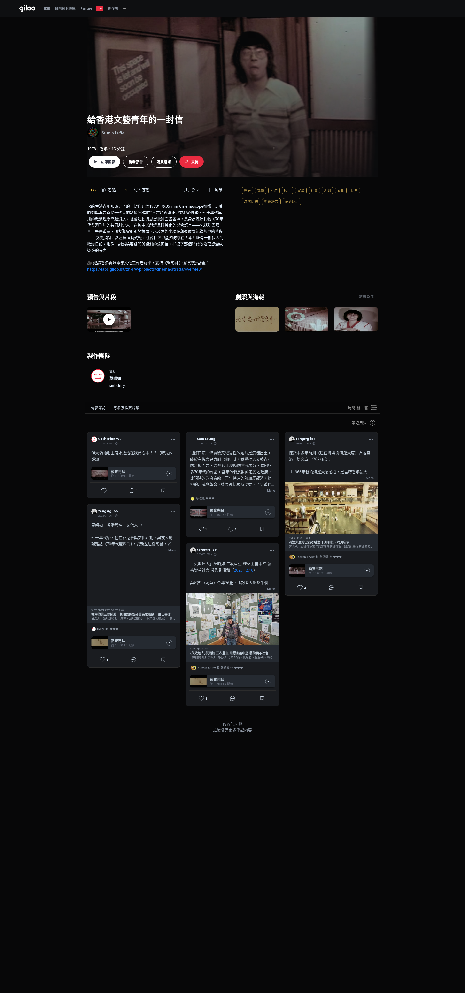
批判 (354, 190)
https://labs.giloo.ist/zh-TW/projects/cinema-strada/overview (144, 269)
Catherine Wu (110, 438)
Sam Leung (206, 438)
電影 (260, 190)
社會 (314, 190)
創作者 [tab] (113, 8)
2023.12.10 (243, 570)
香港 (274, 190)
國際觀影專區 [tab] (65, 8)
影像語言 (271, 201)
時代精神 (251, 201)
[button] (173, 439)
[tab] (124, 8)
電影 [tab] (47, 8)
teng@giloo (108, 511)
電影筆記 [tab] (98, 407)
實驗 (300, 190)
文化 (340, 190)
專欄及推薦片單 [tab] (127, 407)
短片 (287, 190)
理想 (327, 190)
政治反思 (292, 201)
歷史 (247, 190)
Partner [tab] (91, 8)
